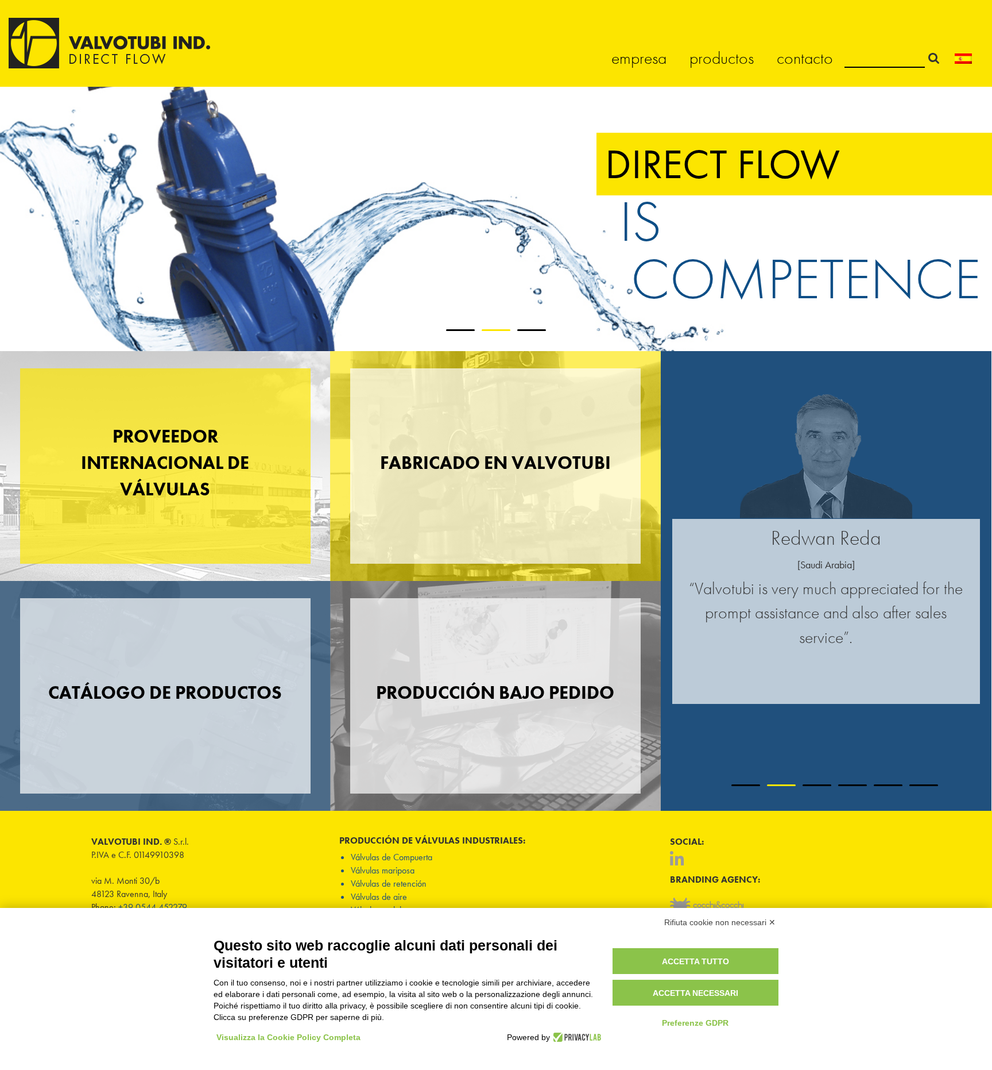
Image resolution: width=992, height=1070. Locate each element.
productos (721, 58)
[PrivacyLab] (575, 1037)
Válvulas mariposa (382, 870)
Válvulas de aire (379, 897)
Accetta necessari (695, 993)
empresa (638, 58)
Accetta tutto (695, 961)
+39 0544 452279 (152, 907)
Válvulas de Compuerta (391, 857)
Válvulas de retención (389, 883)
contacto (805, 58)
